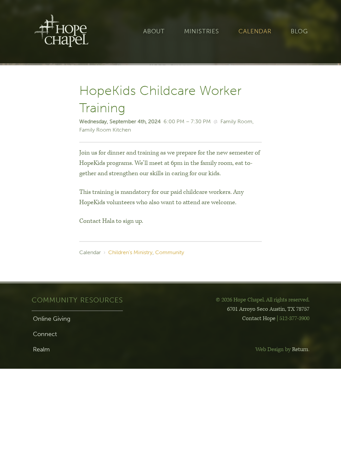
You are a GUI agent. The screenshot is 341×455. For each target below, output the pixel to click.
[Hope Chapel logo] (72, 31)
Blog (299, 31)
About (154, 31)
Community (169, 252)
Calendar (254, 31)
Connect (45, 334)
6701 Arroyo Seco (268, 309)
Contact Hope (258, 318)
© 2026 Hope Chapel (240, 299)
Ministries (201, 31)
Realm (41, 349)
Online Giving (51, 318)
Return (300, 349)
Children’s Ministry (130, 252)
